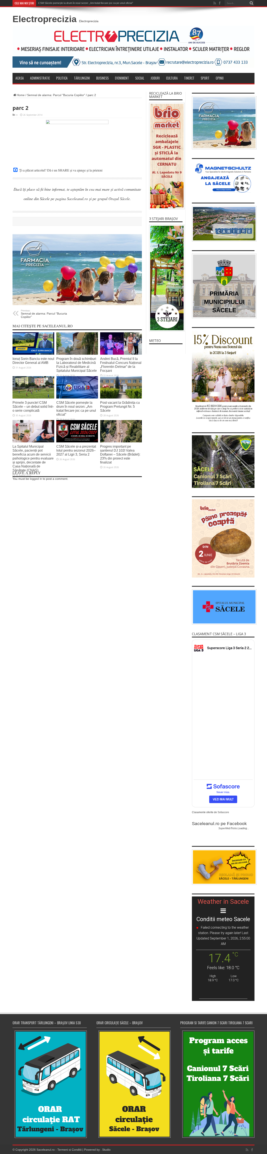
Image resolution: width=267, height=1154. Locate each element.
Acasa (19, 78)
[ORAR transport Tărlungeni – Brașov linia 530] (50, 1084)
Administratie (40, 78)
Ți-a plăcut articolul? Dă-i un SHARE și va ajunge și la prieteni (60, 170)
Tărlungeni (82, 78)
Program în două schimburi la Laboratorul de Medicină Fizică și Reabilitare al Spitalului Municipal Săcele (76, 364)
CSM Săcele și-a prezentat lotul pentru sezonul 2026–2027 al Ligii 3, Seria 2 (76, 450)
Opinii (220, 78)
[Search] (251, 3)
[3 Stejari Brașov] (166, 278)
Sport (205, 78)
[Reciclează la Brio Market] (166, 156)
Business (102, 78)
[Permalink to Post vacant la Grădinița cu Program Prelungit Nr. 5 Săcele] (121, 387)
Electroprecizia (45, 19)
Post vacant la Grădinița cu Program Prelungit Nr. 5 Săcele (120, 406)
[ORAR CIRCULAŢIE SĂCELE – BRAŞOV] (133, 1084)
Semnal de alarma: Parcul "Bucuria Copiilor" (56, 95)
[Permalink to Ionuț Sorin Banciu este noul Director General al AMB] (33, 343)
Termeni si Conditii (69, 1149)
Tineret (189, 78)
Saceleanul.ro (46, 1149)
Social (139, 78)
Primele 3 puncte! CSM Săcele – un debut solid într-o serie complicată (33, 406)
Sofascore (223, 812)
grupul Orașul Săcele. (114, 198)
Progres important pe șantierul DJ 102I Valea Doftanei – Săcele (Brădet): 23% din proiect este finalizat (120, 454)
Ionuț (41, 3)
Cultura (172, 78)
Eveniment (122, 78)
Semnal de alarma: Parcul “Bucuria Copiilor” (44, 314)
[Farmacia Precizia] (77, 269)
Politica (62, 78)
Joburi (155, 78)
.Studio (106, 1149)
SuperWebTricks (227, 828)
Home (21, 95)
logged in (36, 478)
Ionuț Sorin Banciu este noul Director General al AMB (33, 360)
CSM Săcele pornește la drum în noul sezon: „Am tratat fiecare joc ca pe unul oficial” (76, 408)
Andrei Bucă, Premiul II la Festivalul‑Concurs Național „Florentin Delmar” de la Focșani (120, 364)
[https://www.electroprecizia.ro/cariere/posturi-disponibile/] (223, 223)
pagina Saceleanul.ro (71, 198)
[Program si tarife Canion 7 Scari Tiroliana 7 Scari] (217, 1084)
